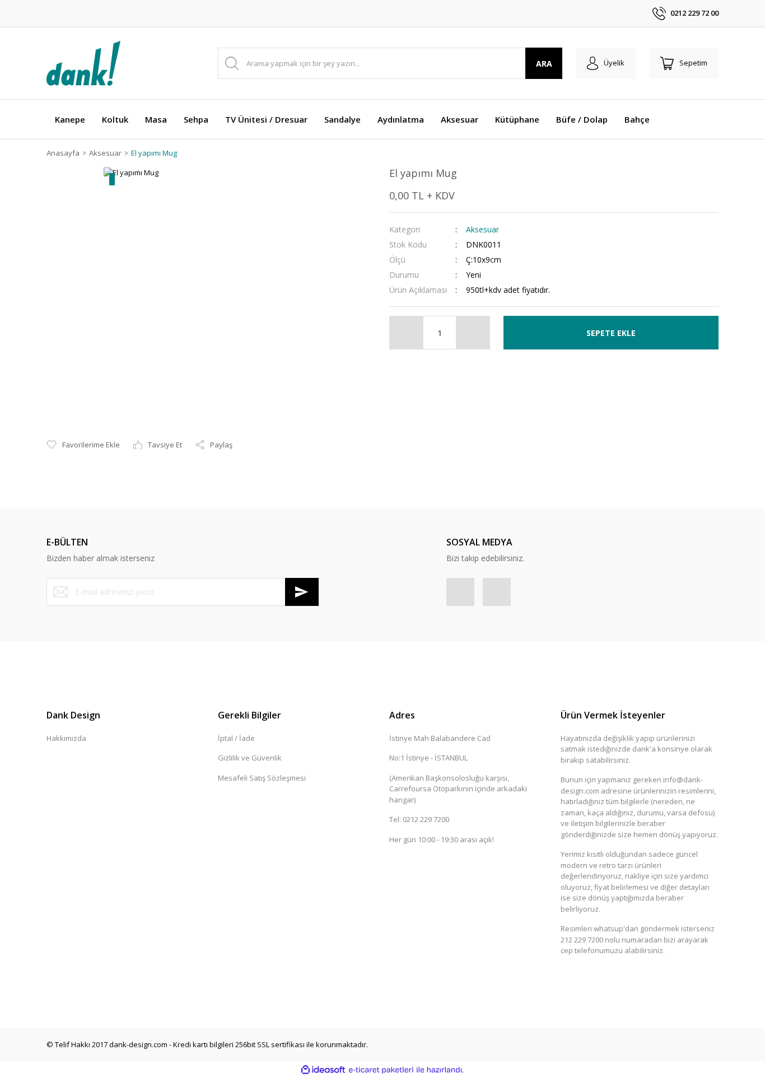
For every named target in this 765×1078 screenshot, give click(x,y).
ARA (544, 63)
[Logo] (83, 63)
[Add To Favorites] (83, 445)
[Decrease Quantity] (406, 332)
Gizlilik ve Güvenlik (250, 758)
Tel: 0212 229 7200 (419, 819)
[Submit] (302, 592)
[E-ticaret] (381, 1070)
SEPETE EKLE (611, 333)
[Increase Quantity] (472, 332)
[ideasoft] (323, 1070)
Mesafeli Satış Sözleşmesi (262, 778)
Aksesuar (482, 229)
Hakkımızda (66, 738)
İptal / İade (236, 738)
